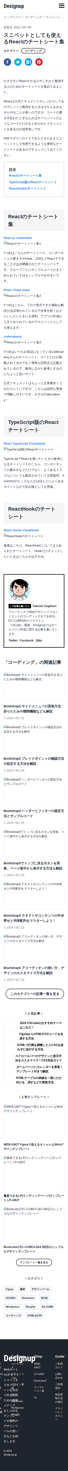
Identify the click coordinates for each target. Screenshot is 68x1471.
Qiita (39, 640)
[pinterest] (39, 62)
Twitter (13, 640)
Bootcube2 (40, 1380)
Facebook (27, 640)
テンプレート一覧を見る (34, 1262)
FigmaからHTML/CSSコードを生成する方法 (41, 1036)
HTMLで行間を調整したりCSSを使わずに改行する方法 (40, 1047)
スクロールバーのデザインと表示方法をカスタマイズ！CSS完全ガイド (38, 1058)
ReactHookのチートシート (27, 188)
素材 (22, 1289)
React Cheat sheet (17, 290)
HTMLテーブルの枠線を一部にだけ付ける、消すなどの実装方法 (39, 1080)
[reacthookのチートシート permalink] (2, 503)
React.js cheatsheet (18, 238)
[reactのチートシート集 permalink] (2, 211)
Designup (14, 6)
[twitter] (18, 62)
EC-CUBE (47, 1306)
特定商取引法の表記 (59, 1398)
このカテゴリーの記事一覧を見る (34, 994)
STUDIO (10, 1297)
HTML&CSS (35, 1315)
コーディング (33, 50)
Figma (9, 1289)
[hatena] (28, 62)
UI (35, 1397)
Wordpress (12, 1306)
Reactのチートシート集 (25, 175)
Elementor (28, 1297)
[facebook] (7, 62)
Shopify (30, 1306)
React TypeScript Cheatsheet (24, 443)
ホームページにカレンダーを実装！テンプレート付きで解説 (40, 1069)
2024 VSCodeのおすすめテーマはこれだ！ (41, 1025)
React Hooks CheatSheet (21, 530)
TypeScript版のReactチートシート (33, 182)
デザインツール (40, 1289)
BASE (44, 1297)
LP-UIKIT (39, 1374)
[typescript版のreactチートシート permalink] (2, 417)
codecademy (13, 336)
